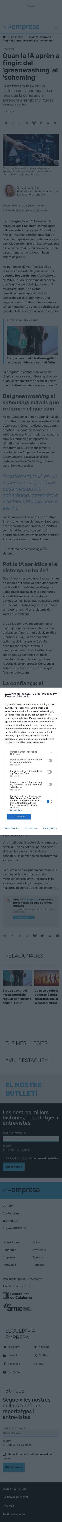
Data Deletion (12, 828)
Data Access (30, 828)
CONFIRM (19, 816)
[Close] (55, 694)
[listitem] (31, 753)
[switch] (49, 760)
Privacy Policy (49, 828)
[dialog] (31, 761)
